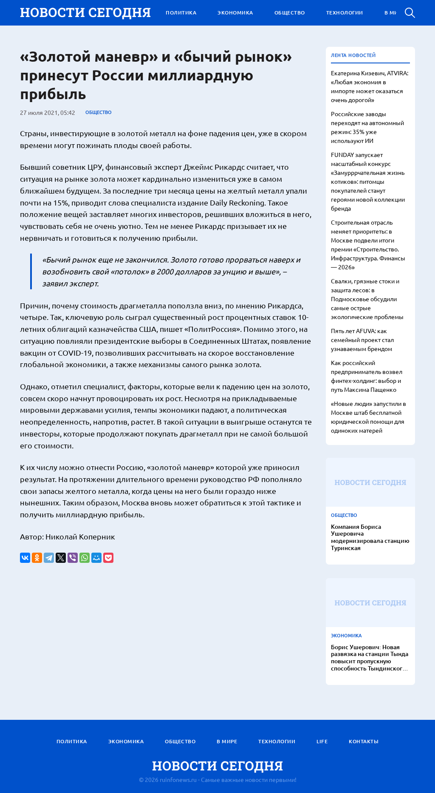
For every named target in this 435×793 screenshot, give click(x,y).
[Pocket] (108, 558)
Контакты (364, 741)
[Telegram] (49, 558)
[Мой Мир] (96, 558)
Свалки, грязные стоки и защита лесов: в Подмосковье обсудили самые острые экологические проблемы (367, 298)
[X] (61, 558)
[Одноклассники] (37, 558)
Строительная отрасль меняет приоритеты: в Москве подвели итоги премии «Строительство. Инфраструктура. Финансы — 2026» (368, 244)
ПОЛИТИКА (181, 12)
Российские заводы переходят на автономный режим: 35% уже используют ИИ (367, 127)
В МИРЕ (394, 12)
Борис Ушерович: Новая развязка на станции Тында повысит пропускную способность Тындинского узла (369, 658)
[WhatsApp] (84, 558)
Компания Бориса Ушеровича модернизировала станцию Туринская (370, 537)
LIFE (322, 741)
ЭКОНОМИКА (235, 12)
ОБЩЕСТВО (289, 12)
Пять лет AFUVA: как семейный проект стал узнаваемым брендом (362, 339)
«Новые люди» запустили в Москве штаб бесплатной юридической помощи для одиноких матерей (368, 416)
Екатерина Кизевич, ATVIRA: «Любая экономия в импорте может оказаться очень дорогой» (369, 86)
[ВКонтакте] (25, 558)
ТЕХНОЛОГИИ (344, 12)
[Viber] (73, 558)
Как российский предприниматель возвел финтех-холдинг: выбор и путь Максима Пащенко (366, 376)
